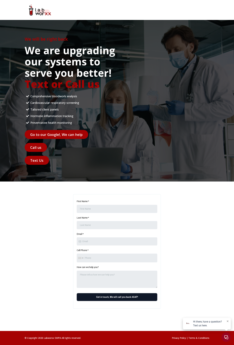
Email (80, 234)
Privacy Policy (179, 337)
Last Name (83, 217)
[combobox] (80, 258)
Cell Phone (83, 250)
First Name (83, 201)
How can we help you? (88, 267)
